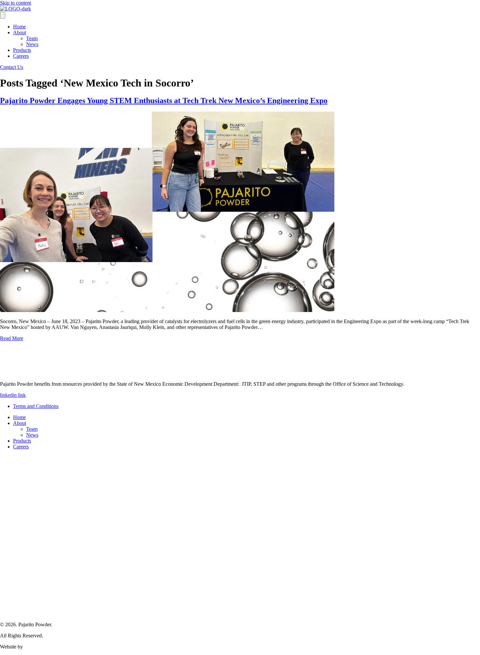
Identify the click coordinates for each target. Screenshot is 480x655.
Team (32, 38)
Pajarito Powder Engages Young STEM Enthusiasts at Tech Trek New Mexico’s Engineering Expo (164, 100)
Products (22, 50)
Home (19, 26)
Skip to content (15, 3)
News (32, 44)
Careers (21, 56)
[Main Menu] (2, 15)
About (19, 32)
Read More (11, 338)
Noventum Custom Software (53, 646)
